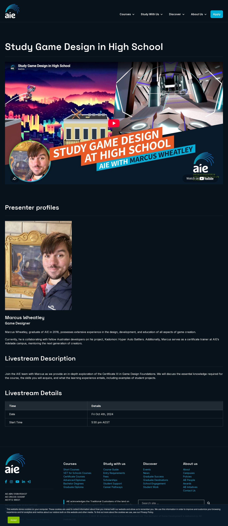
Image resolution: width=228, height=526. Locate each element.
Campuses (189, 473)
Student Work (151, 487)
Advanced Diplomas (74, 480)
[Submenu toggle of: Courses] (133, 14)
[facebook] (6, 482)
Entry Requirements (114, 473)
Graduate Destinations (155, 480)
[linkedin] (23, 482)
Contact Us (189, 490)
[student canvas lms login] (29, 482)
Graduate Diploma (73, 487)
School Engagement (154, 483)
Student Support (112, 483)
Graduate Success (153, 476)
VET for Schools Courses (77, 473)
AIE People (189, 480)
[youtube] (17, 482)
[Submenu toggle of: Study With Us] (161, 14)
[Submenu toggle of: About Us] (205, 14)
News (146, 473)
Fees (106, 476)
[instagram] (11, 482)
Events (147, 469)
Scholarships (110, 480)
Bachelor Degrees (73, 483)
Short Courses (71, 469)
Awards (187, 483)
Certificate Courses (74, 476)
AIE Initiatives (190, 487)
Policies (187, 476)
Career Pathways (113, 487)
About (186, 469)
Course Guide (111, 469)
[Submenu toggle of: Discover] (183, 14)
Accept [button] (14, 519)
